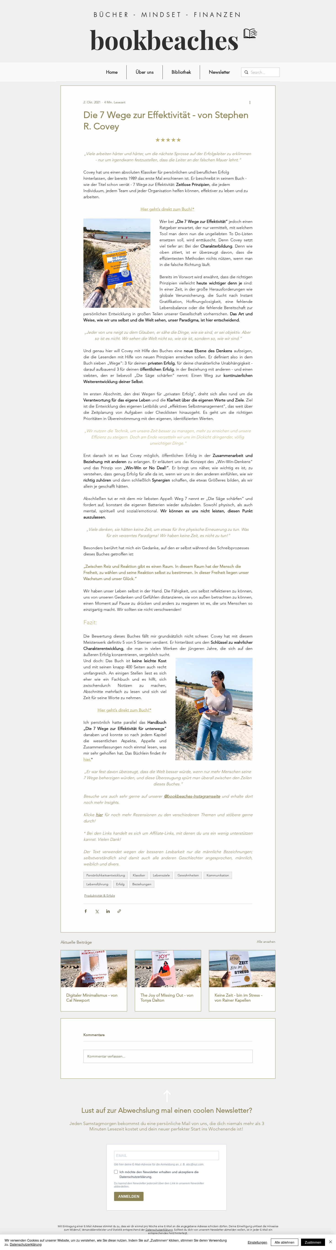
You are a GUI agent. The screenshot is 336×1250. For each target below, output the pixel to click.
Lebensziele (161, 875)
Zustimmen (313, 1242)
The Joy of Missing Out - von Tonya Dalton (167, 998)
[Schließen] (330, 1242)
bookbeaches (164, 39)
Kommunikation (218, 875)
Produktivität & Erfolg (99, 895)
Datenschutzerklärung (159, 1229)
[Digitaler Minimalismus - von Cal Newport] (94, 968)
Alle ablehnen (284, 1242)
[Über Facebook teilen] (85, 911)
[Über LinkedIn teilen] (108, 911)
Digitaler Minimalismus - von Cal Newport (91, 998)
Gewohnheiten (188, 875)
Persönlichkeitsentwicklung (105, 875)
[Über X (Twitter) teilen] (97, 911)
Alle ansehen (266, 942)
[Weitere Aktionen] (250, 102)
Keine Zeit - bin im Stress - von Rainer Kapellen (238, 998)
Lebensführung (97, 884)
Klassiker (139, 875)
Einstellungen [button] (257, 1242)
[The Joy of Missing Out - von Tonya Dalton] (168, 968)
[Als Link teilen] (119, 911)
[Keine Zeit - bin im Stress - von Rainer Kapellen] (242, 968)
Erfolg (120, 884)
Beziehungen (141, 884)
